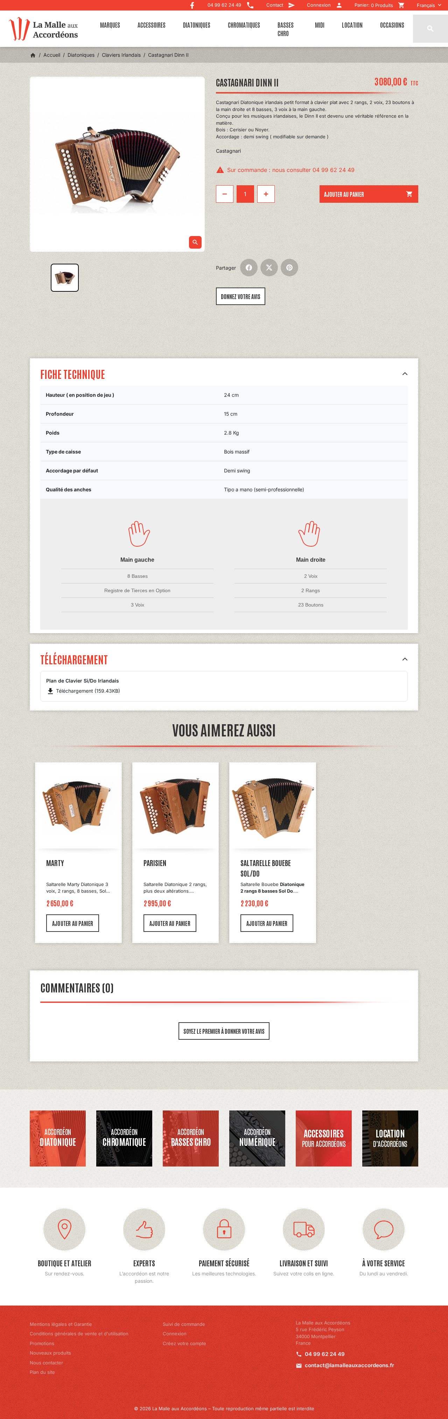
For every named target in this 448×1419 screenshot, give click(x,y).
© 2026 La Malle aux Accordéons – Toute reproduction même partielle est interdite (224, 1408)
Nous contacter (46, 1362)
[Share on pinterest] (289, 267)
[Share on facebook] (249, 267)
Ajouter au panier (368, 194)
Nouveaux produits (50, 1353)
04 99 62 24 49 (325, 1354)
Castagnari (228, 151)
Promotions (42, 1343)
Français (426, 5)
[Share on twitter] (269, 267)
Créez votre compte (184, 1343)
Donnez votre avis (240, 296)
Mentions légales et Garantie (61, 1324)
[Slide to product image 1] (64, 277)
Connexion (175, 1333)
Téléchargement (74, 659)
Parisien (155, 862)
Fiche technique (72, 373)
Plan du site (42, 1372)
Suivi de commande (184, 1324)
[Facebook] (192, 4)
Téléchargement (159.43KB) (83, 691)
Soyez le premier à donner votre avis (224, 1030)
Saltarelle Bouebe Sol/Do (265, 868)
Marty (55, 862)
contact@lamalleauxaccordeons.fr (349, 1365)
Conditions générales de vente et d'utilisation (79, 1333)
